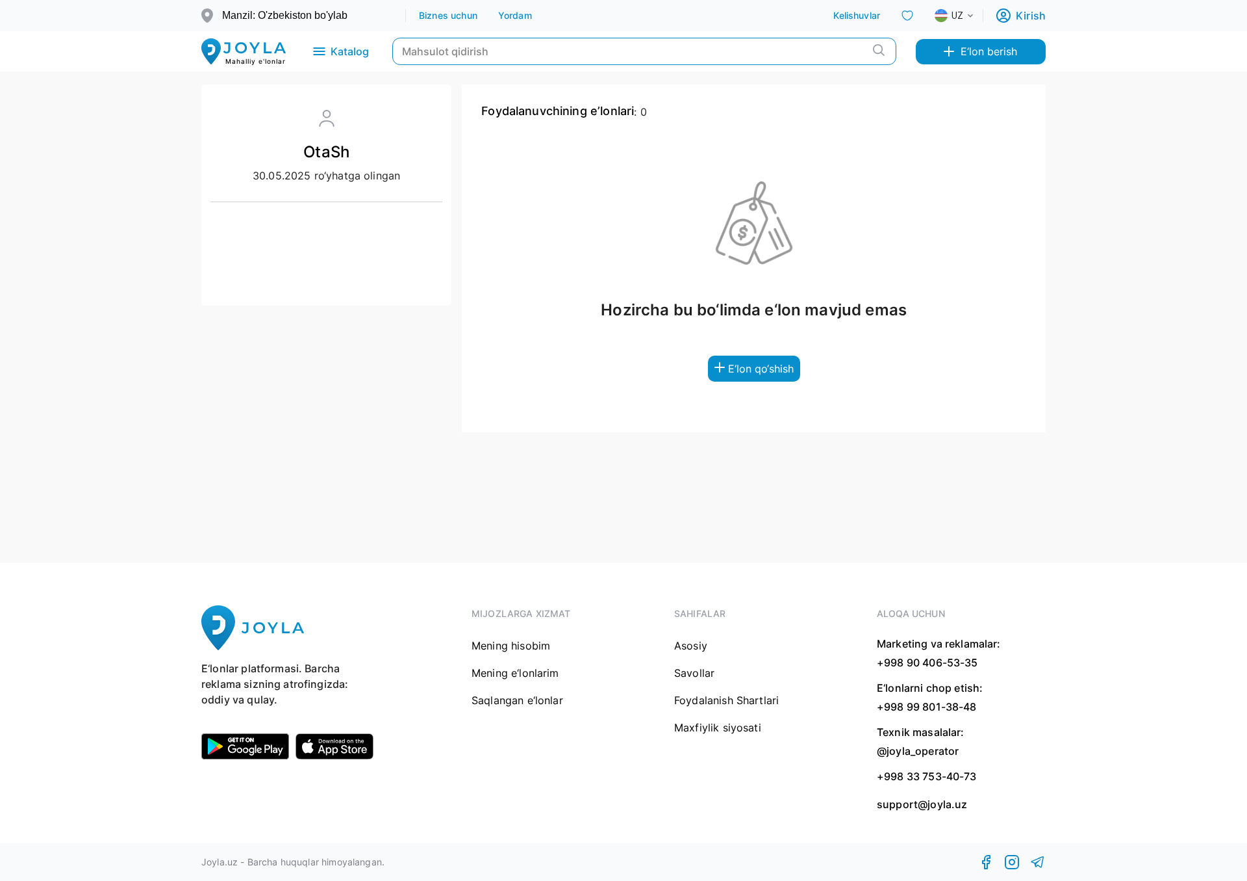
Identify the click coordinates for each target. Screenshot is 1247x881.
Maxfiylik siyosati (717, 727)
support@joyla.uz (922, 804)
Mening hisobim (511, 645)
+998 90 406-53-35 (927, 662)
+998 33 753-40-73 (927, 776)
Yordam (515, 15)
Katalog (350, 51)
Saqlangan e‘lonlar (517, 700)
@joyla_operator (918, 750)
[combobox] (964, 15)
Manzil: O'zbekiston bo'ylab (284, 15)
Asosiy (690, 645)
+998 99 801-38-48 (927, 706)
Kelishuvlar (856, 15)
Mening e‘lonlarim (515, 672)
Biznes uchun (448, 15)
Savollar (694, 672)
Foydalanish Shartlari (726, 700)
